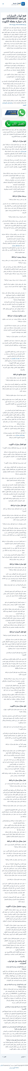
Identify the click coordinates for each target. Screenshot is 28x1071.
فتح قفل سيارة (16, 245)
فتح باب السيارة (15, 358)
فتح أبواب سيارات (19, 435)
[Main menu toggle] (3, 3)
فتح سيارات (23, 151)
